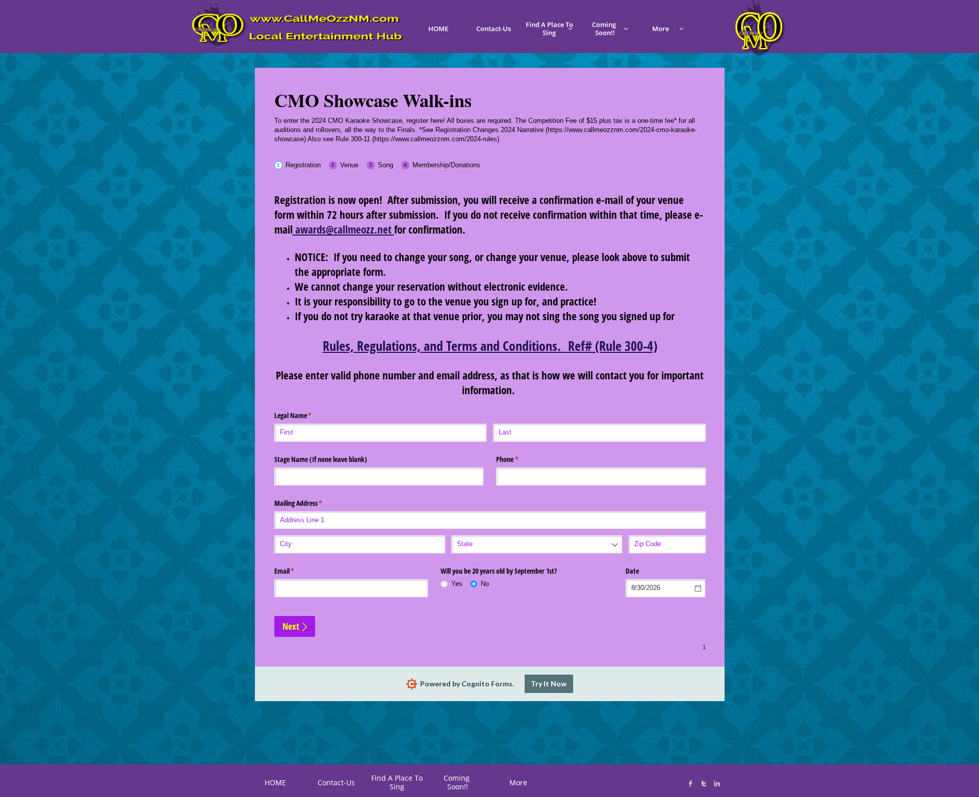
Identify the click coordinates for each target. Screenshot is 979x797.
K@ (610, 777)
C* (579, 778)
